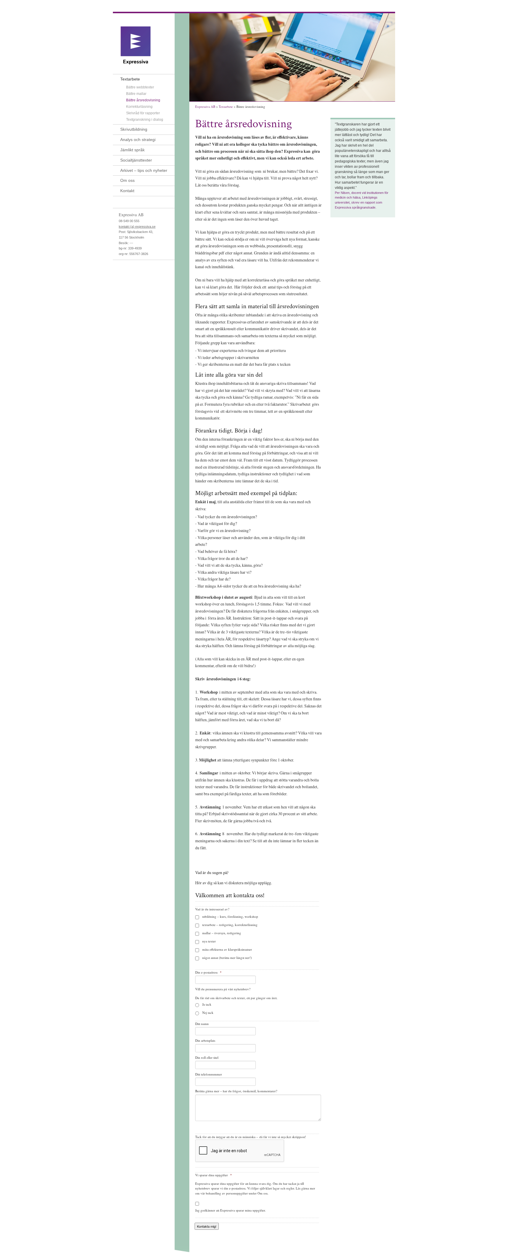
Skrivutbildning (133, 129)
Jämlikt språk (132, 149)
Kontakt (127, 190)
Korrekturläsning (139, 107)
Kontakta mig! (206, 1226)
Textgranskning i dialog (144, 120)
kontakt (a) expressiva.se (137, 226)
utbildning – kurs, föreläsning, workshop (230, 916)
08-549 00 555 (129, 221)
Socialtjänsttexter (136, 160)
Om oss (127, 180)
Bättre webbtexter (140, 87)
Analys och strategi (138, 139)
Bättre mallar (136, 94)
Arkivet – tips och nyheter (143, 170)
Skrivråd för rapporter (143, 113)
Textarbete (130, 79)
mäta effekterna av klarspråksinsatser (227, 949)
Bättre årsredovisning (143, 100)
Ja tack (206, 1004)
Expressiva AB (205, 106)
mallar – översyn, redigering (221, 933)
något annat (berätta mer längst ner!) (227, 957)
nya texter (209, 941)
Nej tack (207, 1012)
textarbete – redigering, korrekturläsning (230, 924)
